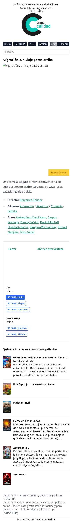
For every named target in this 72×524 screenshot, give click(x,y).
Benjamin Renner (31, 200)
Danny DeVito (29, 222)
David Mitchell (49, 222)
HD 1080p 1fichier (16, 334)
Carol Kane (39, 217)
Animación (27, 206)
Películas (20, 44)
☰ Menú (63, 44)
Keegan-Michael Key (43, 227)
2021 (32, 44)
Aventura (42, 206)
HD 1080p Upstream (17, 309)
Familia (12, 211)
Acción (43, 44)
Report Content (58, 172)
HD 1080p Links (15, 297)
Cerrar (12, 249)
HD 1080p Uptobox (17, 328)
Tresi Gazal (27, 232)
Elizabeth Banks (18, 227)
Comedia (57, 206)
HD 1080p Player (15, 303)
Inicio (7, 44)
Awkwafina (23, 217)
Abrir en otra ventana (50, 249)
